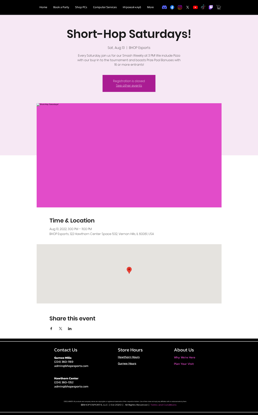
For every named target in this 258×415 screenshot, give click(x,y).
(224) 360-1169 (63, 361)
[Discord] (164, 7)
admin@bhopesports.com (71, 365)
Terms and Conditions (163, 404)
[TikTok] (203, 7)
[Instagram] (180, 7)
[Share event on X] (60, 328)
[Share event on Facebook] (51, 328)
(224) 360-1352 (63, 382)
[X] (187, 7)
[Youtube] (195, 7)
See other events (129, 85)
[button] (219, 7)
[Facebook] (172, 7)
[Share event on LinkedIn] (70, 328)
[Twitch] (211, 7)
